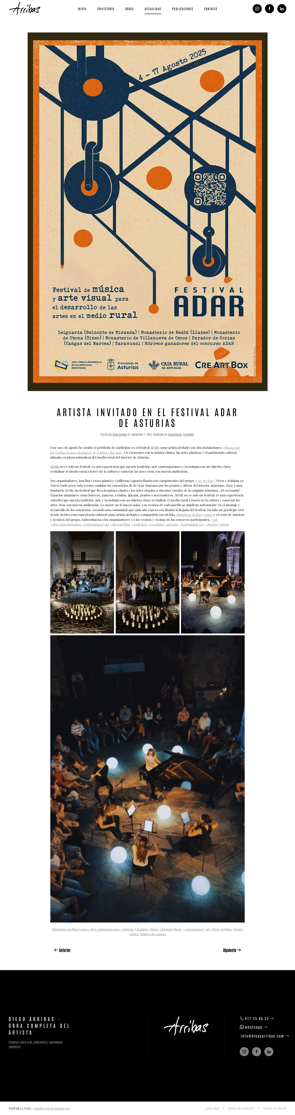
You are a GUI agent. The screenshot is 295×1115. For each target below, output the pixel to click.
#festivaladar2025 (191, 524)
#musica (211, 524)
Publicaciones (182, 9)
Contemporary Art (196, 929)
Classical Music (171, 929)
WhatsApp (253, 1027)
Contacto (210, 9)
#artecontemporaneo (65, 524)
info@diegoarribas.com (262, 1036)
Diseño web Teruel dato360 (52, 1108)
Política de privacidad (241, 1108)
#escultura (156, 524)
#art (214, 519)
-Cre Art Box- (204, 480)
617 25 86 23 (257, 1018)
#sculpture (139, 524)
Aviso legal (212, 1108)
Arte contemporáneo (105, 929)
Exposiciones (175, 434)
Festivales (188, 434)
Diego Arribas (120, 434)
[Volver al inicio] (25, 8)
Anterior (65, 950)
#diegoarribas (120, 524)
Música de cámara (153, 934)
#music (223, 524)
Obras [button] (129, 9)
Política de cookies (274, 1108)
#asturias (171, 524)
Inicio (82, 9)
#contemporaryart (95, 524)
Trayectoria (105, 9)
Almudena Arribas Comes (194, 514)
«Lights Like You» (109, 452)
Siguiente (229, 950)
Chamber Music (146, 929)
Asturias (127, 929)
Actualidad (153, 9)
